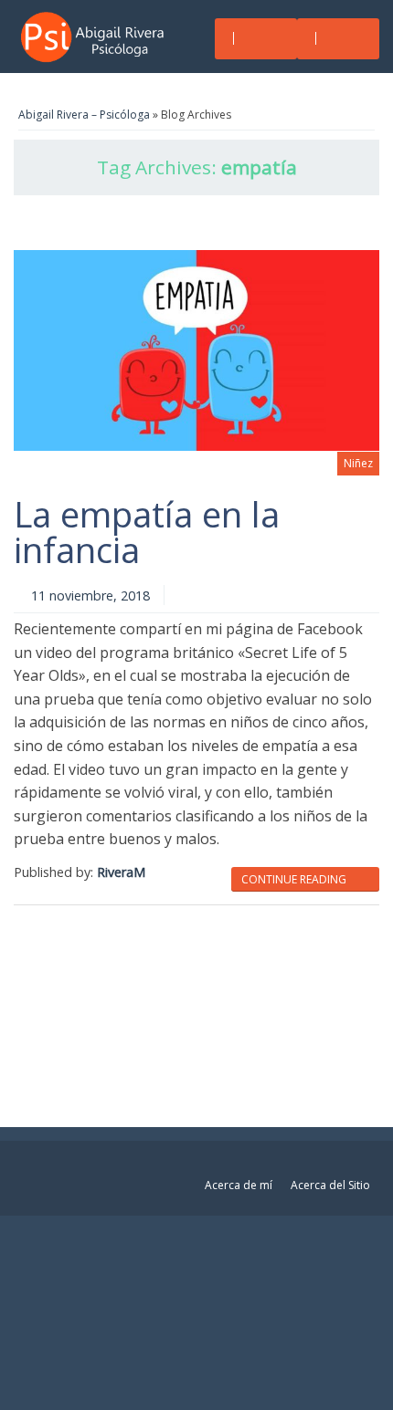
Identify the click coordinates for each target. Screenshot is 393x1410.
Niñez (358, 463)
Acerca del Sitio (330, 1185)
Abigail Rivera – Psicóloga (84, 114)
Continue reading (295, 879)
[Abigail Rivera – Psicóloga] (98, 36)
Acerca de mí (238, 1185)
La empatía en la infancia (147, 531)
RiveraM (121, 872)
